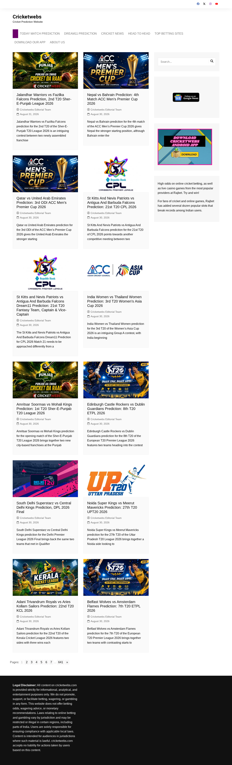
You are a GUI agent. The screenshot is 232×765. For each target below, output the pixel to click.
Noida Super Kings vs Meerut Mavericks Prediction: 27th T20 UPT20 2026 (112, 507)
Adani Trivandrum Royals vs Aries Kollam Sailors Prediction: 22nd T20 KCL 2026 (45, 606)
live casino (168, 188)
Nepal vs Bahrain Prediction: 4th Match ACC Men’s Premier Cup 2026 (113, 99)
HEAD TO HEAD (139, 33)
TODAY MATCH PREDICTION (40, 33)
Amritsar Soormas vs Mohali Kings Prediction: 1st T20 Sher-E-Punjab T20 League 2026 (44, 408)
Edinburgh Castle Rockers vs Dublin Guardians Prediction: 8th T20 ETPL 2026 (116, 408)
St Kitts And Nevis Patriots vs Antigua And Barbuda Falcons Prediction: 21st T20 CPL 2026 (111, 202)
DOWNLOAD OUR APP (29, 42)
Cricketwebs (27, 17)
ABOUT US (57, 42)
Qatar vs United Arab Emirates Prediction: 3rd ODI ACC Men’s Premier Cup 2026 (41, 202)
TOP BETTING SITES (169, 33)
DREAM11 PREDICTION (80, 33)
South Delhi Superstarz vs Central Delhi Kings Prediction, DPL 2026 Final (43, 507)
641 (60, 662)
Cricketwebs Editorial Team (35, 109)
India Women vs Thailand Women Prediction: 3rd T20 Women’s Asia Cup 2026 (114, 301)
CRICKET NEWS (112, 33)
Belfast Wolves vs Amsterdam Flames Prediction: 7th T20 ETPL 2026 (113, 606)
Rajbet (210, 201)
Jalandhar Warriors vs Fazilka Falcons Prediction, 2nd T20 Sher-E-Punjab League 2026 (43, 99)
